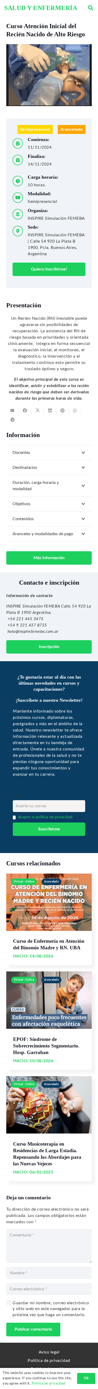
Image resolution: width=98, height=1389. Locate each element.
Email (17, 797)
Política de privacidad (49, 1360)
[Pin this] (62, 410)
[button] (90, 8)
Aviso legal (49, 1352)
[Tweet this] (37, 410)
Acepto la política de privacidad (45, 817)
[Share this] (25, 410)
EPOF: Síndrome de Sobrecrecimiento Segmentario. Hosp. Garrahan (46, 1045)
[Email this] (12, 410)
